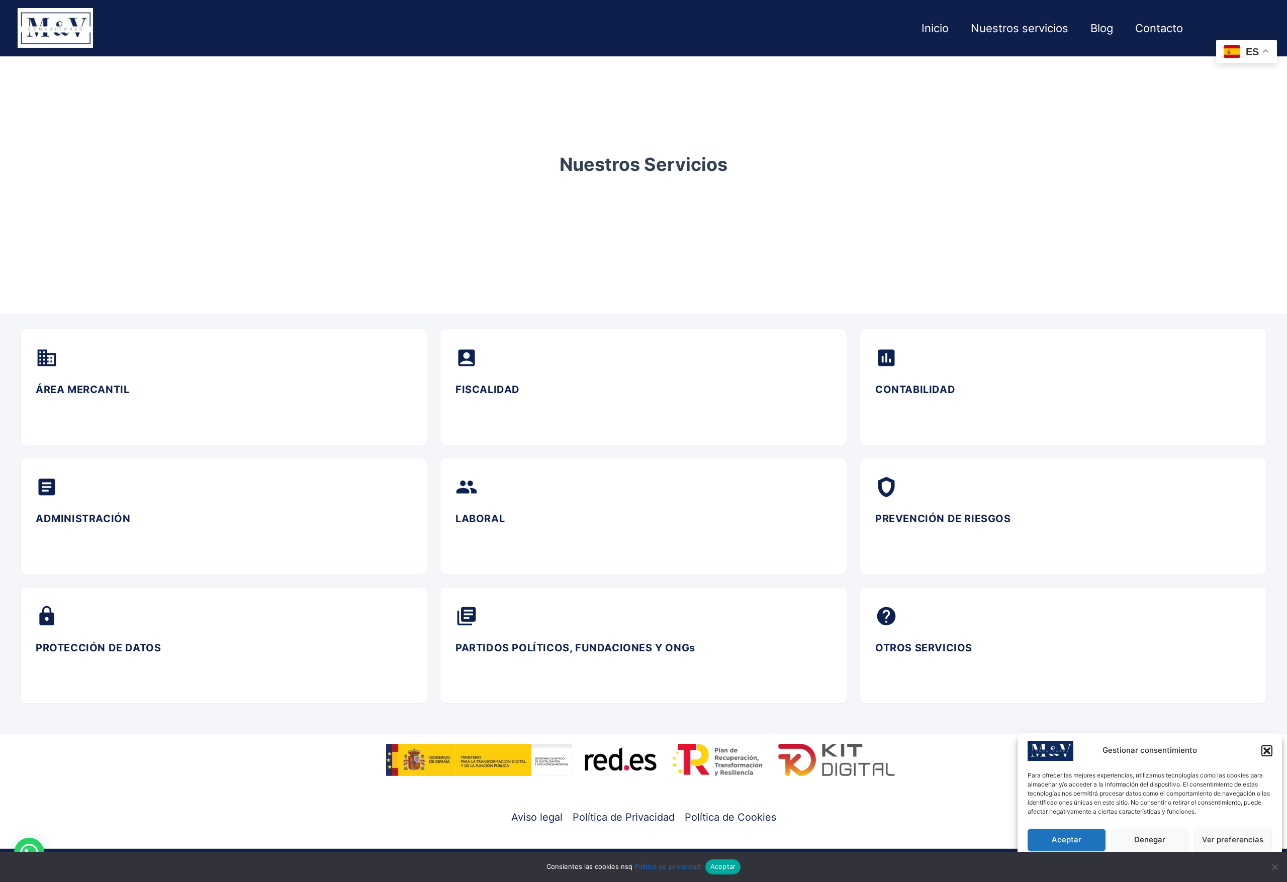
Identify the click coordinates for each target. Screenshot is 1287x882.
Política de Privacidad (624, 817)
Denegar (1149, 839)
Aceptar (1066, 839)
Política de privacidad (667, 866)
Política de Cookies (730, 817)
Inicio (935, 28)
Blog (1101, 28)
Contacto (1159, 28)
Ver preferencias (1232, 839)
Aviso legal (537, 817)
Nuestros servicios (1019, 28)
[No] (1274, 867)
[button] (1267, 751)
